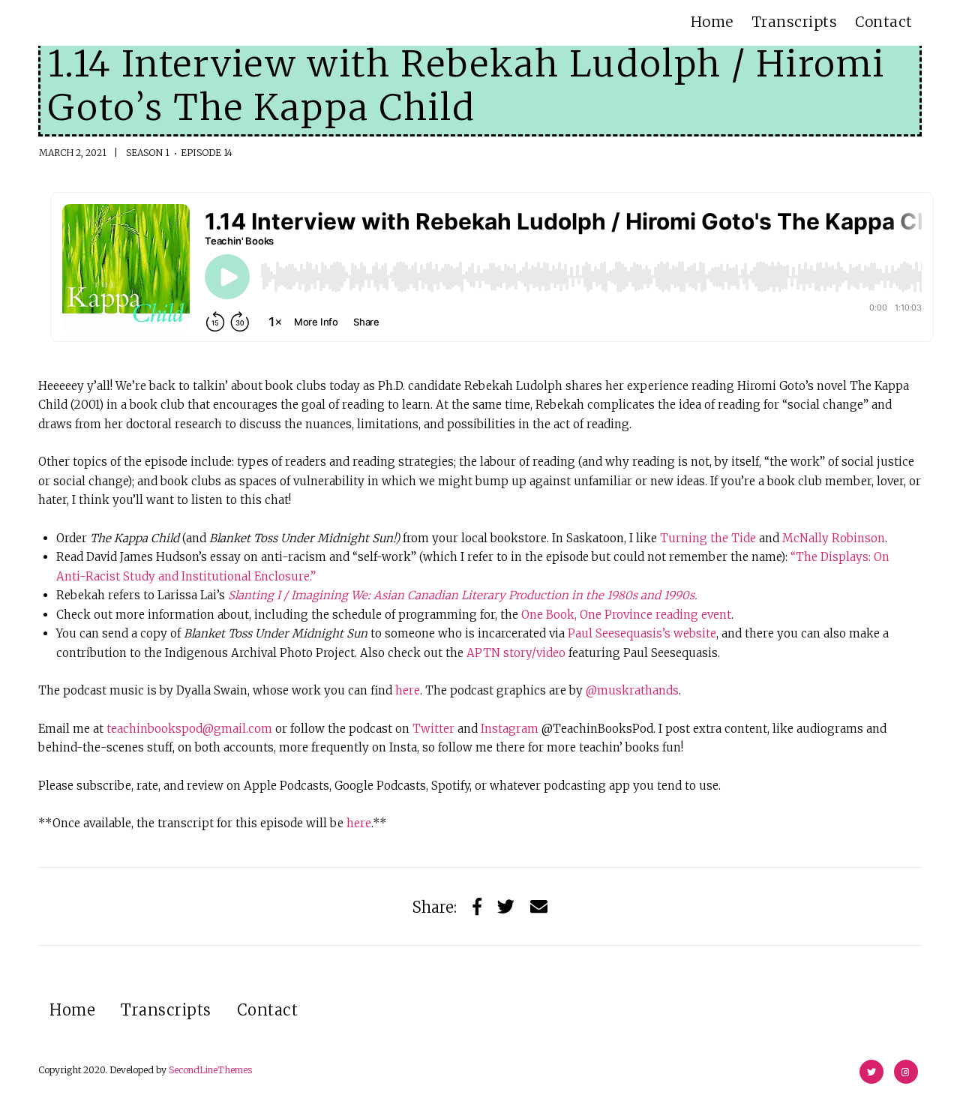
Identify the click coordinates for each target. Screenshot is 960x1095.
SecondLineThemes (210, 1070)
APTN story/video (516, 653)
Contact (884, 22)
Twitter (435, 729)
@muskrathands (632, 690)
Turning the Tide (708, 538)
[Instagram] (906, 1072)
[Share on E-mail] (539, 906)
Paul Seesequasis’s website (642, 633)
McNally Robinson (833, 538)
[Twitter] (505, 906)
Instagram (511, 729)
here (407, 690)
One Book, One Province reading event (626, 615)
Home (712, 22)
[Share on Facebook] (477, 906)
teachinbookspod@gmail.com (189, 729)
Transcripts (795, 22)
